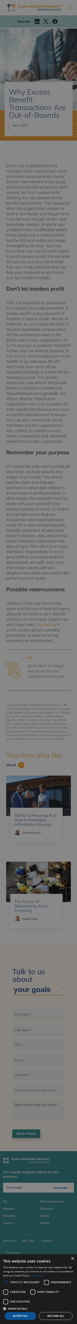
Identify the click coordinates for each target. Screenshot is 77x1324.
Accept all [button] (20, 1316)
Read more (37, 1275)
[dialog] (38, 1289)
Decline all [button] (55, 1316)
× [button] (72, 1258)
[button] (38, 1308)
